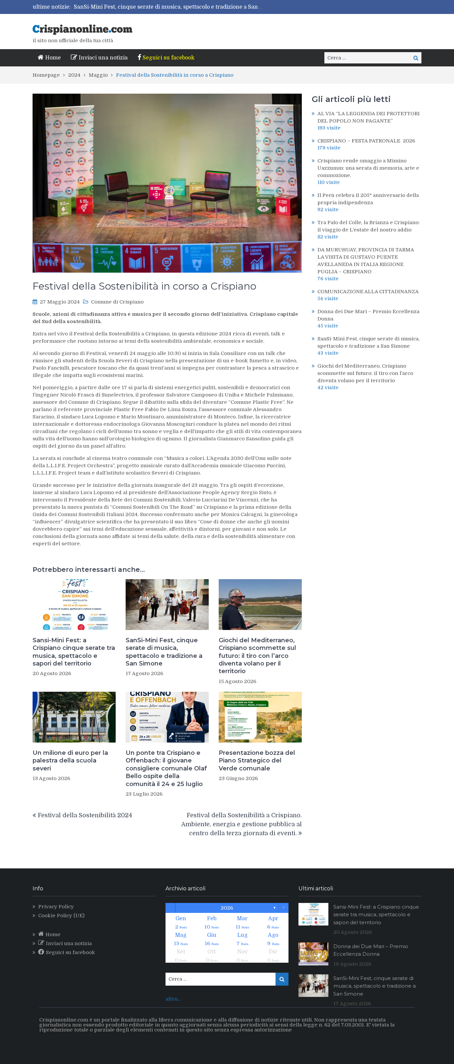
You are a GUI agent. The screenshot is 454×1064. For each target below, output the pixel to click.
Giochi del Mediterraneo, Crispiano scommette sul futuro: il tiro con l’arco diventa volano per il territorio (257, 656)
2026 (227, 908)
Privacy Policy (56, 907)
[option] (170, 7)
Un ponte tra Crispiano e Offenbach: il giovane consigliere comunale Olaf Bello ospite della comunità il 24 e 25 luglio (166, 768)
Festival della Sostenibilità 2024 (85, 815)
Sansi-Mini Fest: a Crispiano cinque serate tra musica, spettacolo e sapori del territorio (74, 652)
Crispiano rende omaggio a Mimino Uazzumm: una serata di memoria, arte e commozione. (368, 168)
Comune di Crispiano (117, 302)
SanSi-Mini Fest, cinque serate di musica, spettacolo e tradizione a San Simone (176, 7)
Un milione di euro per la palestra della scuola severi (70, 760)
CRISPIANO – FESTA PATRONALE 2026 (366, 141)
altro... (173, 999)
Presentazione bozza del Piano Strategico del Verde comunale (257, 760)
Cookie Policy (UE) (61, 916)
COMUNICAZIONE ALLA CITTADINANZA (368, 292)
